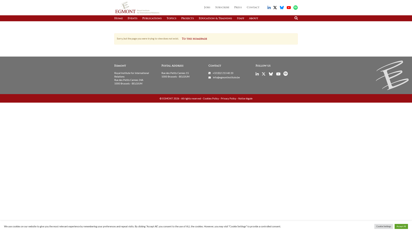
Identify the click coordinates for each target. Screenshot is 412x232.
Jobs (207, 7)
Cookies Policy (211, 98)
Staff (240, 18)
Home (118, 18)
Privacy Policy (228, 98)
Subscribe (222, 7)
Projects (187, 18)
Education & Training (215, 18)
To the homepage (194, 39)
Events (132, 18)
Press (238, 7)
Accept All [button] (401, 226)
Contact (253, 7)
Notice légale (245, 98)
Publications (152, 18)
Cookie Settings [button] (383, 226)
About (253, 18)
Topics (171, 18)
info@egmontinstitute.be (226, 77)
